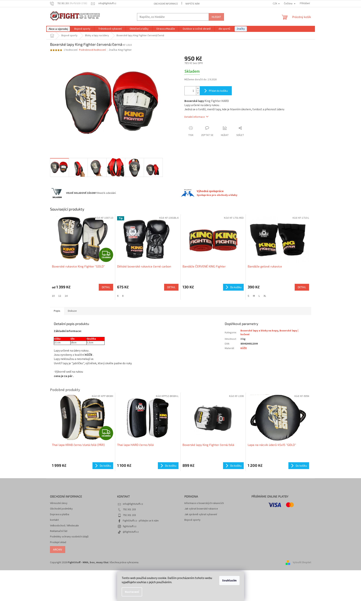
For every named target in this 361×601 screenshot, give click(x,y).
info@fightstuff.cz (133, 504)
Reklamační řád (58, 531)
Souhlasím (229, 580)
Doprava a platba (59, 514)
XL (265, 296)
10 (53, 296)
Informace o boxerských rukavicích (204, 503)
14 (66, 296)
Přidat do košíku (218, 90)
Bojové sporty (192, 520)
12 (59, 296)
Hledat (216, 16)
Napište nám (193, 4)
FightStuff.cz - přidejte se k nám (141, 521)
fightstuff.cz (129, 526)
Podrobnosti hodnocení (92, 50)
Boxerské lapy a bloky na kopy (259, 331)
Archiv (57, 549)
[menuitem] (58, 29)
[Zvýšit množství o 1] (198, 88)
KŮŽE (243, 348)
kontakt (54, 520)
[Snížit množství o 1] (198, 93)
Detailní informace (194, 117)
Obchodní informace (166, 4)
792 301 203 (129, 509)
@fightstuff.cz (131, 532)
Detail (106, 287)
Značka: (120, 50)
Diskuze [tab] (72, 311)
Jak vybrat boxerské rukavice (201, 509)
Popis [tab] (57, 311)
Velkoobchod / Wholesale (64, 526)
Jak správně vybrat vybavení (200, 514)
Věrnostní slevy (58, 503)
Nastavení (132, 592)
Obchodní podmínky (61, 509)
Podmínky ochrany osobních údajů (69, 537)
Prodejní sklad (58, 542)
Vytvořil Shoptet (302, 562)
